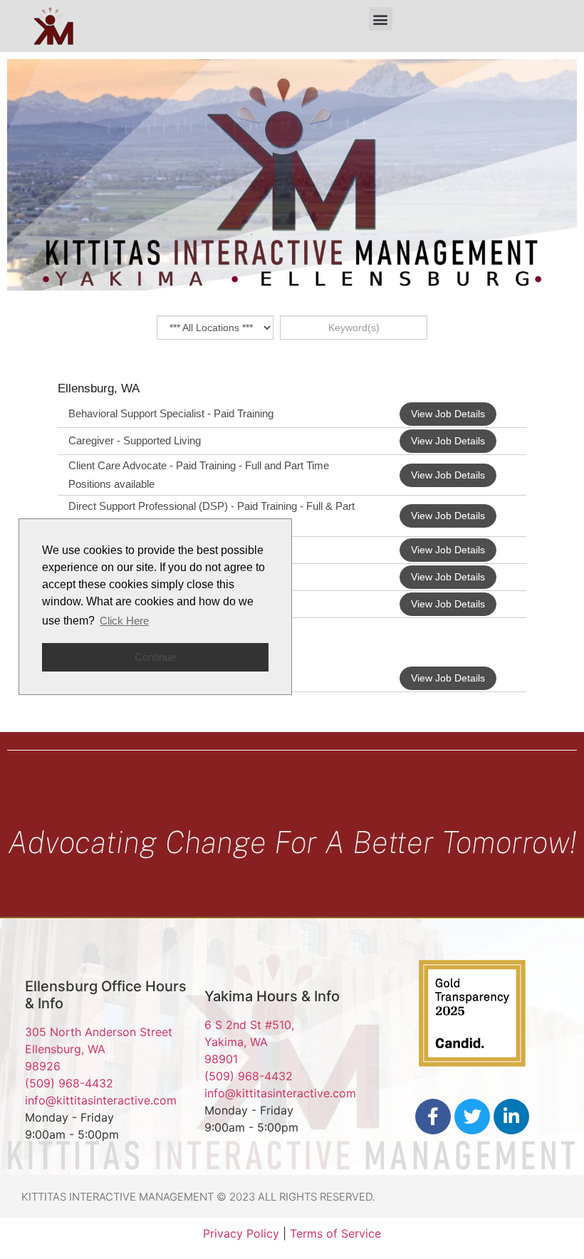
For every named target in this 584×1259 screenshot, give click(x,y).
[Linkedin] (511, 1116)
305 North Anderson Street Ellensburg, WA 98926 (98, 1049)
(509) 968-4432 (69, 1083)
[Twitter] (472, 1116)
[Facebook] (433, 1116)
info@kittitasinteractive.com (101, 1100)
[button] (380, 19)
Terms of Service (335, 1233)
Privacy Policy (241, 1233)
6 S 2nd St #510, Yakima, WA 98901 (249, 1042)
